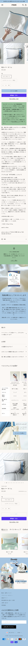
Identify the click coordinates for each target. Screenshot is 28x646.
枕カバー (4, 529)
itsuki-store (4, 486)
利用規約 (3, 605)
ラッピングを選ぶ (19, 433)
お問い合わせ (4, 602)
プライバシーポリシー (7, 595)
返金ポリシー (4, 598)
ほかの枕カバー (15, 121)
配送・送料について (6, 593)
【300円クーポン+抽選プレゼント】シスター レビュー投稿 (14, 1)
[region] (14, 25)
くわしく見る (14, 260)
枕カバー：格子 (9, 551)
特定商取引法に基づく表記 (8, 600)
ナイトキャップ (15, 529)
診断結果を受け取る (9, 626)
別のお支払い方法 (14, 99)
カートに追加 (14, 90)
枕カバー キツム (6, 488)
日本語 (18, 632)
